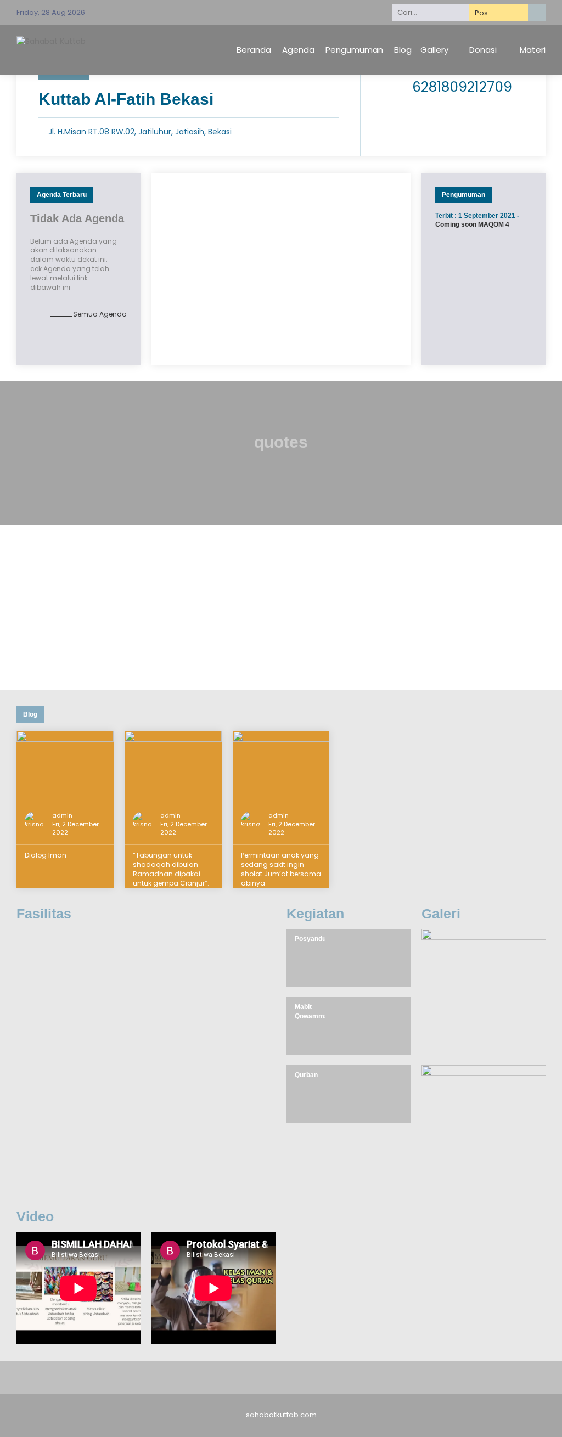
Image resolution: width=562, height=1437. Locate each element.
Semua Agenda (100, 314)
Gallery (434, 49)
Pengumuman (354, 49)
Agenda (298, 49)
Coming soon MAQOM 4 (472, 224)
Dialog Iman (45, 855)
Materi (533, 49)
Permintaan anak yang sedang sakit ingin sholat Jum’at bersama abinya (281, 868)
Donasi (483, 49)
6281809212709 (462, 87)
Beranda (254, 49)
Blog (403, 49)
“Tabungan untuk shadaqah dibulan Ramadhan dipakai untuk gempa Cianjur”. (171, 868)
